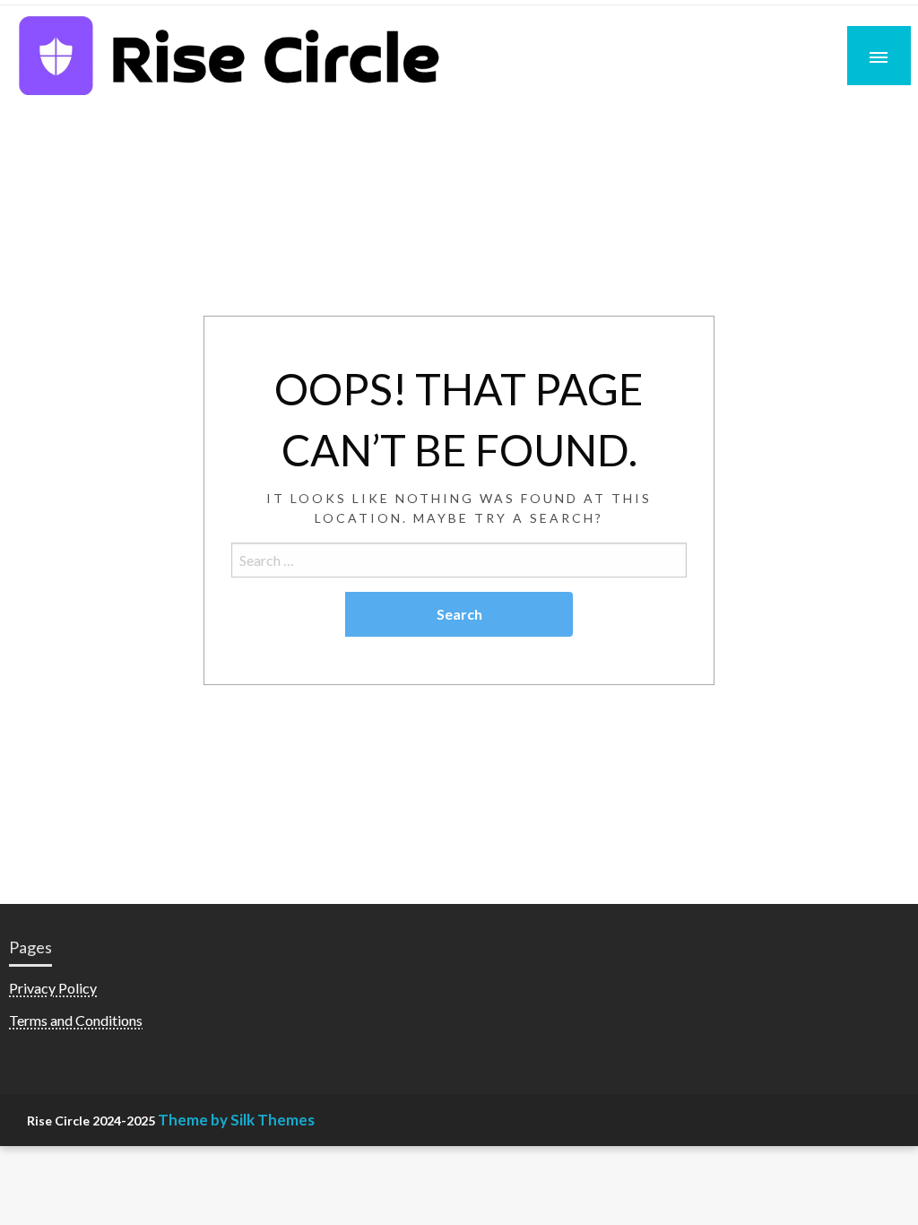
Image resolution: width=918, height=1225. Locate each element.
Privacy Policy (53, 987)
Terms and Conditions (76, 1020)
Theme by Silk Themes (236, 1119)
